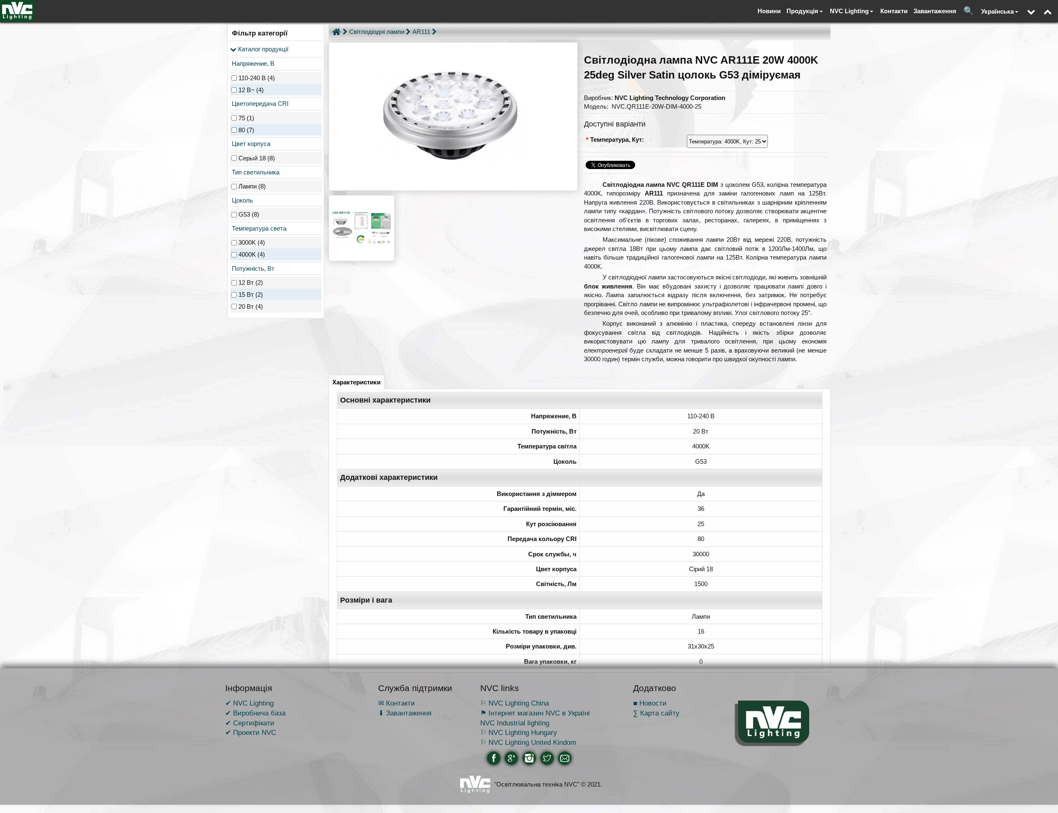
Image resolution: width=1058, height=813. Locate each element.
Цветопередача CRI (259, 103)
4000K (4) (251, 254)
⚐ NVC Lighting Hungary (518, 732)
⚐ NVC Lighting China (514, 703)
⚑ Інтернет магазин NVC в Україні (535, 713)
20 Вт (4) (250, 306)
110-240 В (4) (256, 77)
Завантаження (934, 10)
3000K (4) (251, 242)
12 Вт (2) (250, 282)
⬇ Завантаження (404, 713)
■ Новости (650, 703)
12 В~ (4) (251, 89)
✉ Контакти (396, 703)
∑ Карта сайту (656, 713)
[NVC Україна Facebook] (493, 758)
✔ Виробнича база (255, 713)
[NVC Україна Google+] (511, 758)
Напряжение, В (252, 63)
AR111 (421, 31)
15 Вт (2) (250, 294)
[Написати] (565, 758)
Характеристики (356, 382)
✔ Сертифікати (249, 723)
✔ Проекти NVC (250, 732)
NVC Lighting (849, 10)
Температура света (258, 228)
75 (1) (246, 118)
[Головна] (336, 31)
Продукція (802, 10)
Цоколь (241, 200)
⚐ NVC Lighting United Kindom (528, 742)
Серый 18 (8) (256, 158)
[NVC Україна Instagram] (529, 758)
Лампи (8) (252, 186)
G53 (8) (248, 214)
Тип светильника (254, 172)
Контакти (894, 10)
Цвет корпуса (250, 143)
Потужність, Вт (252, 268)
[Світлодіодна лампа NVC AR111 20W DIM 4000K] (453, 116)
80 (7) (246, 130)
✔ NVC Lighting (249, 703)
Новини (769, 10)
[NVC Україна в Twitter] (547, 758)
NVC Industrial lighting (514, 723)
